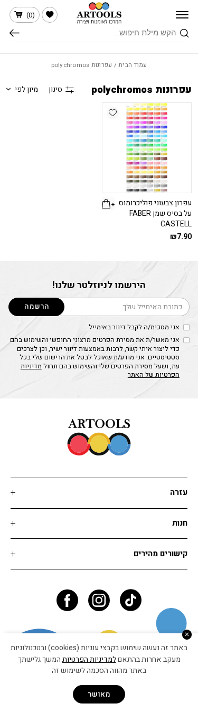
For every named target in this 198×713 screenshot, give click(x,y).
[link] (50, 15)
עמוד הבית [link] (132, 65)
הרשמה (36, 306)
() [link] (30, 15)
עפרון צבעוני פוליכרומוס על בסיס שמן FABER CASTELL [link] (155, 213)
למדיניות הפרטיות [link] (89, 659)
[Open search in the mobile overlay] (99, 33)
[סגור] (187, 635)
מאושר (99, 694)
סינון (55, 89)
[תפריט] (182, 15)
